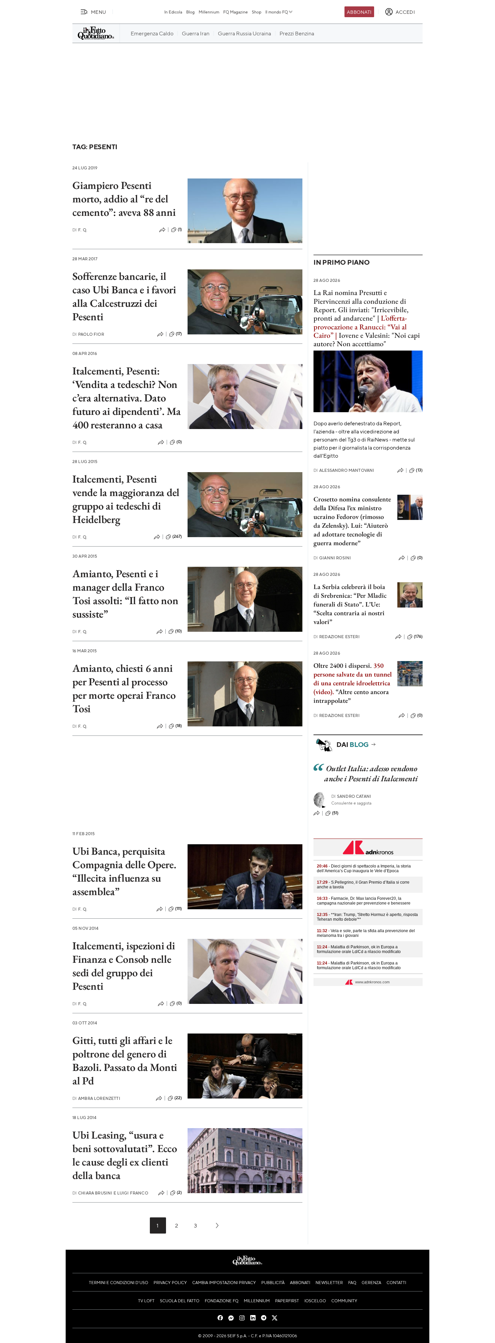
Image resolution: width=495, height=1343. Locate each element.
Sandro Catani (351, 796)
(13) (419, 470)
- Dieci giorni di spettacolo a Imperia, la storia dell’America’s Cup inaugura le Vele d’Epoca (364, 868)
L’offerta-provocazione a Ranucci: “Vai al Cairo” (360, 326)
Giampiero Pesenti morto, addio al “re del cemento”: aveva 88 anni (123, 198)
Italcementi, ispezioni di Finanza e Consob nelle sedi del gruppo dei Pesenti (123, 966)
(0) (179, 441)
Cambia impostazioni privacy (224, 1282)
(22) (178, 1097)
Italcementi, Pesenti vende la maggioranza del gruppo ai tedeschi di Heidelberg (125, 499)
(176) (418, 636)
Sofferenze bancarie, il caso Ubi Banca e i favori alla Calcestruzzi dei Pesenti (124, 296)
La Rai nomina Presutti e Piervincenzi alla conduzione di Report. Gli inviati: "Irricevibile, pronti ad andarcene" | (361, 305)
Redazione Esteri (337, 636)
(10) (178, 631)
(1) (180, 229)
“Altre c (346, 691)
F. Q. (79, 229)
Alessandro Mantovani (344, 470)
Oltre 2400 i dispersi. (343, 665)
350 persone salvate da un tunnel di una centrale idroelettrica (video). (353, 678)
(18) (178, 725)
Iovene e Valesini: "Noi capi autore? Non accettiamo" (367, 339)
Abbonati (359, 12)
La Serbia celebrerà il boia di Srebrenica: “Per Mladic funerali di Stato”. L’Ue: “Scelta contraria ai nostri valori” (350, 604)
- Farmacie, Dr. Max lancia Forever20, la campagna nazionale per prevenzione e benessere (363, 901)
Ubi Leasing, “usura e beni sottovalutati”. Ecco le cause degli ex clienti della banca (124, 1155)
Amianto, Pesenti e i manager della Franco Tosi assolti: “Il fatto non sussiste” (125, 593)
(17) (179, 333)
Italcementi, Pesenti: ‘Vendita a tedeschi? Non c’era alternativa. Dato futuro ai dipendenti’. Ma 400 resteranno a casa (126, 398)
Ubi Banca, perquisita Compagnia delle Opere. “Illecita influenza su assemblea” (124, 871)
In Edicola (173, 12)
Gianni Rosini (332, 557)
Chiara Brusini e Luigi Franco (110, 1192)
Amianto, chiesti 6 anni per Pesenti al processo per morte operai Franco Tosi (123, 688)
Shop (256, 12)
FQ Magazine (235, 12)
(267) (177, 536)
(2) (179, 1192)
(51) (335, 813)
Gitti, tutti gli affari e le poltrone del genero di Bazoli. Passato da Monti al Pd (124, 1060)
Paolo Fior (88, 334)
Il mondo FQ (276, 11)
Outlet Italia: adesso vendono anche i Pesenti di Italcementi (371, 773)
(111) (178, 908)
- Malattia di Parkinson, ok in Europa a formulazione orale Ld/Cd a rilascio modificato (359, 949)
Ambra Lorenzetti (96, 1098)
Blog (190, 12)
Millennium (209, 12)
